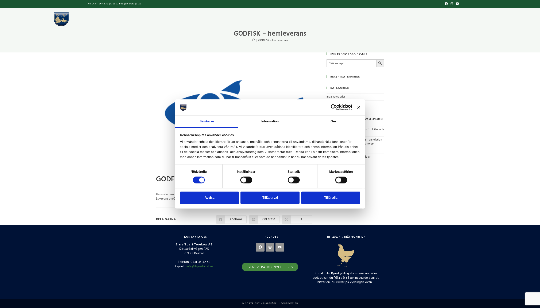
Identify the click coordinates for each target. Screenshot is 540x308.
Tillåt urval (270, 197)
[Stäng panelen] (358, 107)
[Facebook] (260, 247)
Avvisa (209, 197)
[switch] (246, 180)
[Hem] (253, 40)
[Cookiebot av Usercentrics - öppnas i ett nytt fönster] (333, 107)
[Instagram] (270, 247)
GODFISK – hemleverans (273, 40)
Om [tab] (333, 121)
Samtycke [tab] (207, 121)
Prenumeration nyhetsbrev (270, 267)
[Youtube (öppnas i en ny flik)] (456, 4)
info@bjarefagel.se (199, 266)
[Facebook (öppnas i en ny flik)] (446, 4)
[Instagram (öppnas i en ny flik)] (451, 4)
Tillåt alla (330, 197)
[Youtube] (279, 247)
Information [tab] (270, 121)
